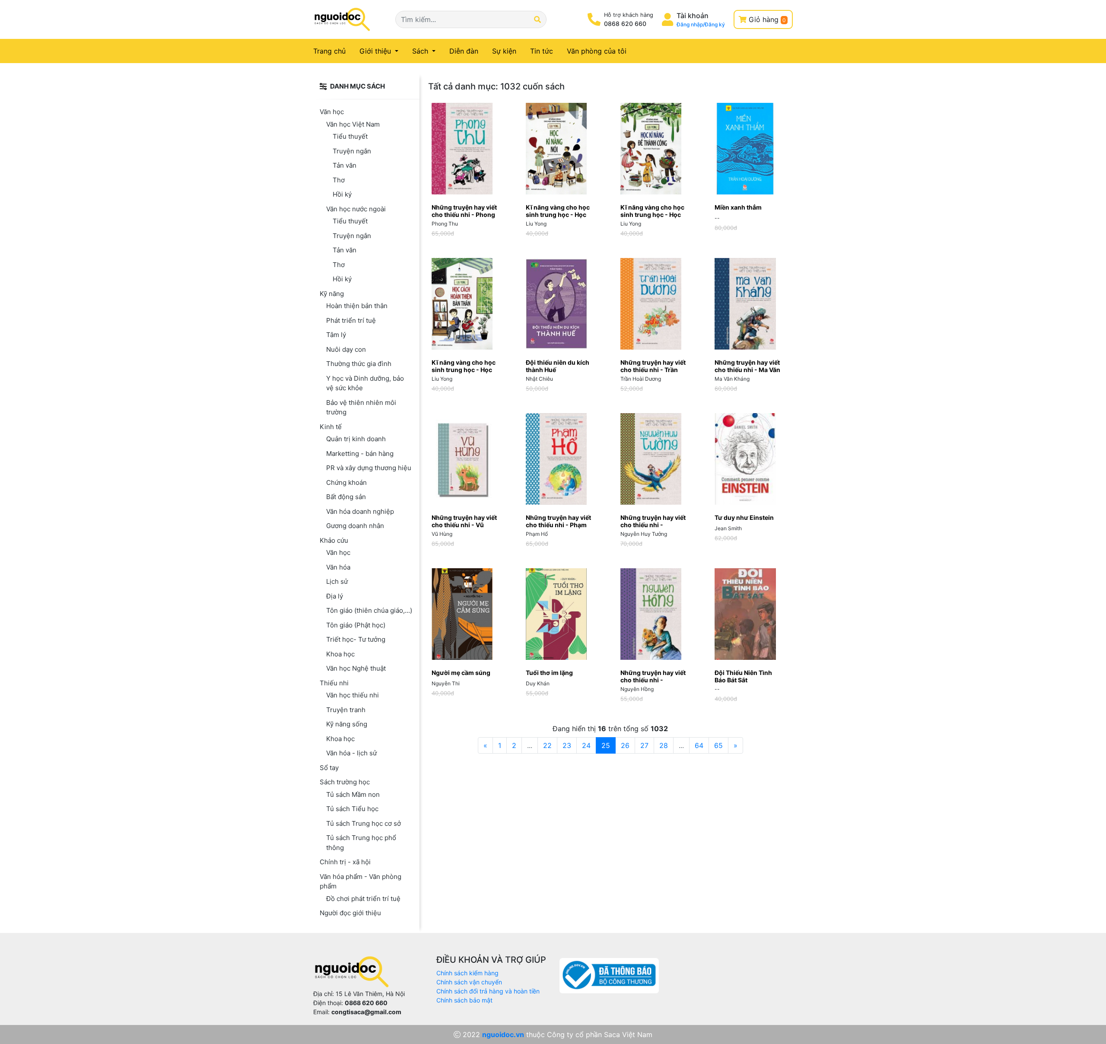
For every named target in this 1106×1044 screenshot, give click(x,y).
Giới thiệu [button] (376, 51)
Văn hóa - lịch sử (351, 753)
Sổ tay (329, 768)
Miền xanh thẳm (738, 207)
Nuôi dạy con (346, 349)
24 (586, 745)
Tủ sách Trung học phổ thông (361, 843)
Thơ (339, 180)
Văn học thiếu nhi (352, 695)
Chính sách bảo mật (464, 1000)
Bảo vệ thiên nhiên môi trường (361, 407)
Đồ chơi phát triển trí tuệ (363, 898)
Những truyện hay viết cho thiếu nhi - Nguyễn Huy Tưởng (653, 525)
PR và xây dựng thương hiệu (368, 468)
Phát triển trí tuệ (351, 320)
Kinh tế (331, 427)
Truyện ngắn (352, 151)
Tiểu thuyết (350, 136)
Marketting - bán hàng (360, 453)
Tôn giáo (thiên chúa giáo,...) (369, 610)
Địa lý (334, 596)
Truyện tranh (345, 710)
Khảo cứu (334, 540)
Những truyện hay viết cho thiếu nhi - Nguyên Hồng (653, 680)
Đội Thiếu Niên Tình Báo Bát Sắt (743, 676)
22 (547, 745)
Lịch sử (337, 581)
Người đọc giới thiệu (350, 913)
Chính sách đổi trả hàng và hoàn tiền (488, 991)
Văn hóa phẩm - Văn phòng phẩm (360, 881)
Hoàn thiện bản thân (357, 306)
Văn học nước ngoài (356, 209)
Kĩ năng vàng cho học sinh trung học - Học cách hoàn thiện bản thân (464, 373)
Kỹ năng (332, 294)
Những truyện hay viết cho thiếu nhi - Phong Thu (464, 215)
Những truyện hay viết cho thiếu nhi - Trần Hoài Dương (653, 370)
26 (625, 745)
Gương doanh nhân (355, 526)
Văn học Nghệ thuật (356, 668)
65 (718, 745)
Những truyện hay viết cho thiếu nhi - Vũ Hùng (464, 525)
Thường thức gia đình (358, 364)
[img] (323, 86)
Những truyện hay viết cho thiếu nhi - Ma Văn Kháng (747, 370)
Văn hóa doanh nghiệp (360, 511)
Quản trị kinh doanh (356, 439)
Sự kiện (504, 51)
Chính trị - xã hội (345, 862)
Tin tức (541, 51)
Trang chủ (334, 50)
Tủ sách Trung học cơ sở (363, 823)
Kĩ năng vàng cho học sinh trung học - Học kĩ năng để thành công (653, 215)
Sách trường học (345, 782)
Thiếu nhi (334, 683)
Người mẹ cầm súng (461, 672)
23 (567, 745)
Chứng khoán (346, 482)
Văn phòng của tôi (596, 51)
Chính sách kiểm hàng (467, 973)
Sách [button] (421, 51)
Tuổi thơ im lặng (549, 672)
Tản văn (344, 165)
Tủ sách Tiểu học (352, 809)
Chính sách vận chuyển (469, 982)
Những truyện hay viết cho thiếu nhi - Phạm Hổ (558, 525)
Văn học (332, 112)
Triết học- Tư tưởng (355, 639)
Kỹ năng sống (346, 724)
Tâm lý (336, 335)
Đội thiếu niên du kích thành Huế (557, 366)
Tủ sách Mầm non (353, 794)
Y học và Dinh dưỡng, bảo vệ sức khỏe (365, 383)
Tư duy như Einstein (744, 517)
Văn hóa (338, 567)
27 (644, 745)
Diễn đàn (463, 51)
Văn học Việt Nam (353, 124)
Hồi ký (342, 194)
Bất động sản (346, 497)
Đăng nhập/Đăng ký (701, 24)
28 (663, 745)
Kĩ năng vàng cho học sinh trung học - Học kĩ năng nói (558, 215)
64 (699, 745)
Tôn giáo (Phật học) (355, 625)
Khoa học (340, 654)
